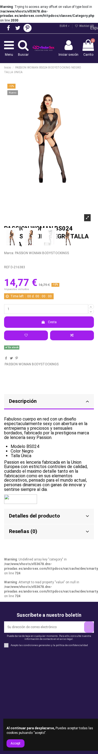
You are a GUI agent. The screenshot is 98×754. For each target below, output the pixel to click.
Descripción (23, 401)
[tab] (49, 402)
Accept (15, 743)
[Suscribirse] (89, 627)
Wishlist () (86, 26)
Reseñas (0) (23, 531)
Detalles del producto (34, 516)
